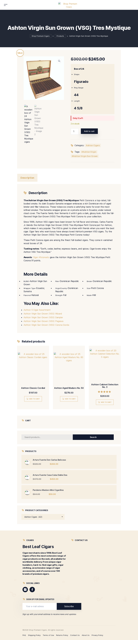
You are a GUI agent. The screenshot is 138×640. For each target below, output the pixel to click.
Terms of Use (48, 635)
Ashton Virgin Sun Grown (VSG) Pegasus (43, 321)
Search (93, 437)
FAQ (24, 635)
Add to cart (89, 131)
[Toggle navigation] (5, 5)
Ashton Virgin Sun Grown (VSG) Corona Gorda (46, 325)
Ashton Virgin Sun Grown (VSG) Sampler (43, 317)
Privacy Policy (97, 635)
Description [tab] (27, 177)
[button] (59, 61)
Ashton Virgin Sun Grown (85, 156)
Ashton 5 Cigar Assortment (37, 310)
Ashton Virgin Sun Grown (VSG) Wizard (43, 313)
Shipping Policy (34, 635)
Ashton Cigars (93, 145)
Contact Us (75, 635)
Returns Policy (62, 635)
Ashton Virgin (89, 152)
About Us (85, 635)
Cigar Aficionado (41, 257)
